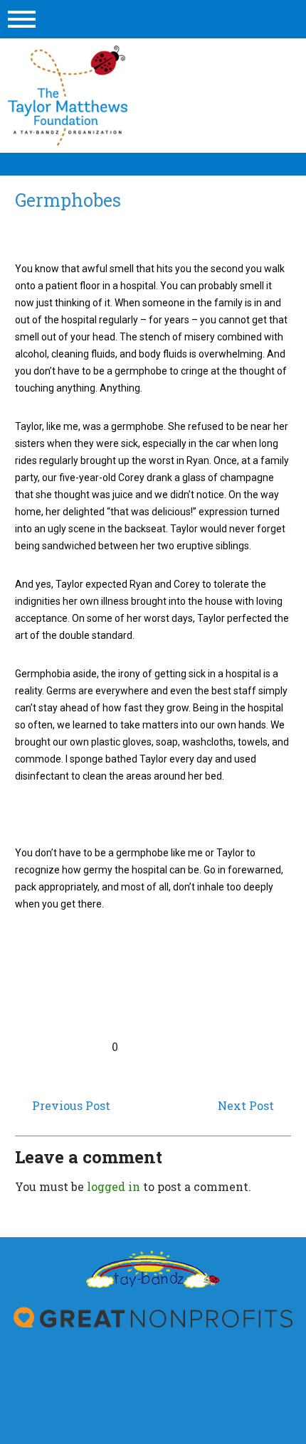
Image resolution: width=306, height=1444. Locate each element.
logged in (113, 1186)
